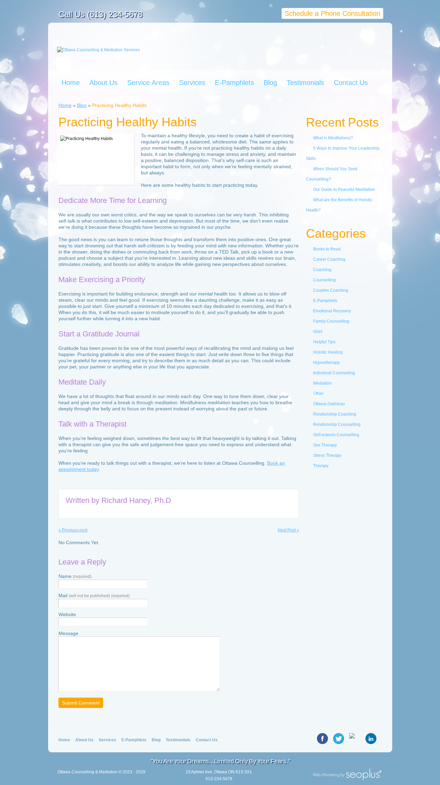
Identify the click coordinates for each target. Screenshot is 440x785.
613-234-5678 (219, 778)
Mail (94, 595)
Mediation (322, 383)
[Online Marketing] (347, 778)
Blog (270, 82)
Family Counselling (331, 321)
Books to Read (327, 249)
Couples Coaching (330, 290)
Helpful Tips (324, 342)
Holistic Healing (328, 352)
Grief (317, 331)
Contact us (207, 740)
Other (318, 393)
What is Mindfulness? (333, 138)
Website (67, 614)
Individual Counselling (334, 372)
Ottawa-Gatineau (329, 403)
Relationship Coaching (334, 414)
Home (71, 82)
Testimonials (305, 82)
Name (74, 576)
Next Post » (288, 530)
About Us (103, 82)
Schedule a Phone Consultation (332, 13)
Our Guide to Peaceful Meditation (344, 189)
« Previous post (72, 530)
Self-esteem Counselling (336, 434)
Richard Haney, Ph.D (136, 500)
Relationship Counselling (337, 424)
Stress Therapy (327, 455)
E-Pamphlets (234, 82)
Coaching (322, 269)
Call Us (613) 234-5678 (100, 14)
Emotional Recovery (332, 311)
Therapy (321, 465)
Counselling (324, 280)
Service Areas (148, 82)
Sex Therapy (325, 445)
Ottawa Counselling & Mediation (87, 772)
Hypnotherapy (326, 362)
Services (192, 82)
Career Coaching (329, 259)
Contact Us (351, 82)
